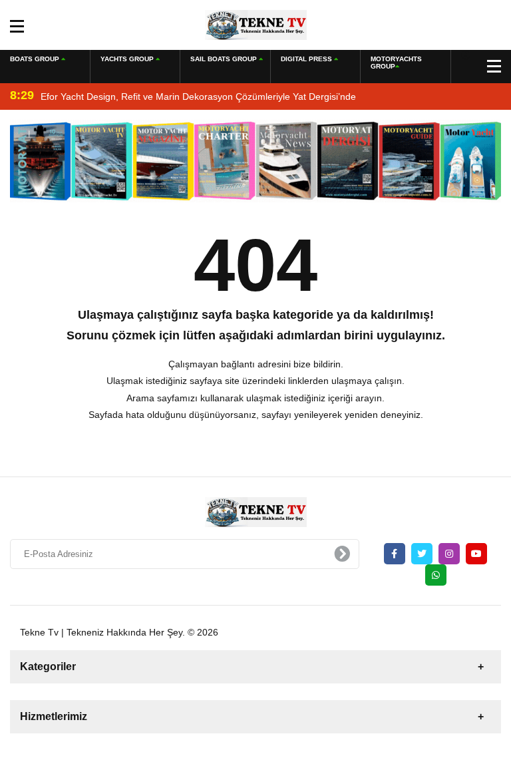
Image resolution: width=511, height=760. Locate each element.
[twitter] (421, 553)
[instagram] (449, 553)
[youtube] (476, 553)
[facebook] (394, 553)
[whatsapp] (435, 575)
